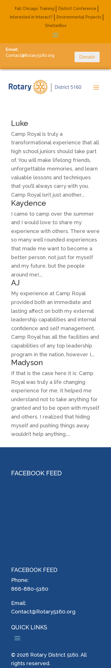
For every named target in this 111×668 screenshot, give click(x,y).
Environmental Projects (79, 17)
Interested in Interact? (31, 17)
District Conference (77, 9)
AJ (15, 282)
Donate (87, 57)
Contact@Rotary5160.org (43, 611)
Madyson (27, 362)
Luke (19, 123)
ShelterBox (55, 26)
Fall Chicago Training (34, 9)
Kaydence (28, 203)
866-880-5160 (29, 589)
